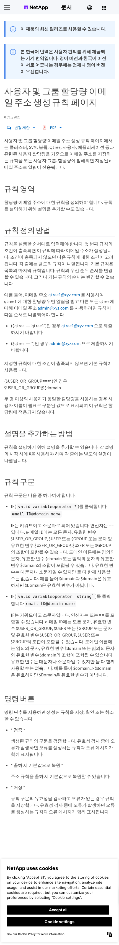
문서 (66, 7)
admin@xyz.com (53, 308)
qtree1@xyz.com (64, 294)
